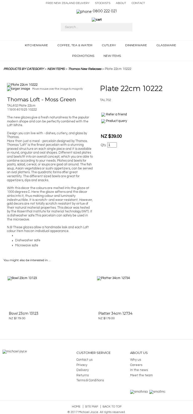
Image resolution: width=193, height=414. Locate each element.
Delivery (82, 370)
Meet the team (141, 375)
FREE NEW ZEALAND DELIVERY (67, 3)
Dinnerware (136, 45)
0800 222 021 (105, 11)
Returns (82, 375)
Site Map (91, 406)
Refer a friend (116, 114)
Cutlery (109, 45)
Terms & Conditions (90, 380)
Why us (135, 359)
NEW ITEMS (56, 69)
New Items (112, 56)
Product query (116, 121)
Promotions (83, 56)
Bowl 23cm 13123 (23, 313)
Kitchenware (36, 45)
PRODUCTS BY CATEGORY (24, 69)
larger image (20, 88)
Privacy (81, 365)
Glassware (166, 45)
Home (76, 406)
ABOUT (121, 3)
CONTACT (138, 3)
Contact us (84, 359)
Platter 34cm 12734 (115, 313)
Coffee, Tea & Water (74, 45)
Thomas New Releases (84, 69)
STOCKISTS (102, 3)
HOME (19, 46)
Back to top (112, 406)
